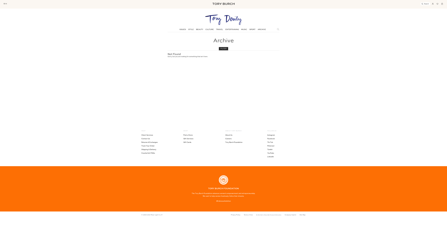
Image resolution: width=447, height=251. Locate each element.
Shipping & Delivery (148, 149)
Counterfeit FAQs (148, 153)
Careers (228, 139)
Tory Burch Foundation (233, 142)
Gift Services (188, 139)
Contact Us (145, 139)
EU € (5, 4)
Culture (209, 29)
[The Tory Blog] (223, 20)
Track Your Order (148, 146)
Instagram (271, 135)
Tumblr (270, 149)
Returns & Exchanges (149, 142)
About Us (228, 135)
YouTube (270, 153)
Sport (252, 29)
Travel (219, 29)
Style (191, 29)
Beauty (199, 29)
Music (244, 29)
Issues (182, 29)
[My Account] (433, 3)
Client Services (147, 135)
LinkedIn (270, 157)
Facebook (271, 139)
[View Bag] (442, 3)
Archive (262, 29)
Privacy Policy (235, 215)
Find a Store (188, 135)
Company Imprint (290, 215)
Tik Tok (270, 142)
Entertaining (232, 29)
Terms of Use (248, 215)
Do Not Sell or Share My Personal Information (268, 215)
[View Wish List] (437, 3)
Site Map (303, 215)
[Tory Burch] (223, 4)
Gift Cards (187, 142)
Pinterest (270, 146)
